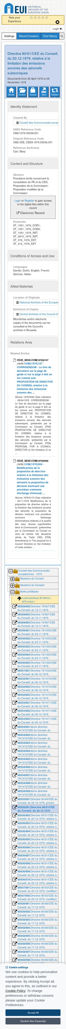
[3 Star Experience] (39, 18)
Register (29, 200)
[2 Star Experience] (36, 18)
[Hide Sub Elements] (10, 571)
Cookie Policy (15, 991)
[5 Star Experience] (47, 18)
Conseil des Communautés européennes (42, 122)
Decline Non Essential (33, 1021)
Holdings (9, 36)
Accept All (33, 1012)
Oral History (50, 36)
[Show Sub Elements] (12, 579)
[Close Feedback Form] (57, 22)
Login (56, 28)
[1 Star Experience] (32, 18)
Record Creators (28, 36)
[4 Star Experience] (43, 18)
